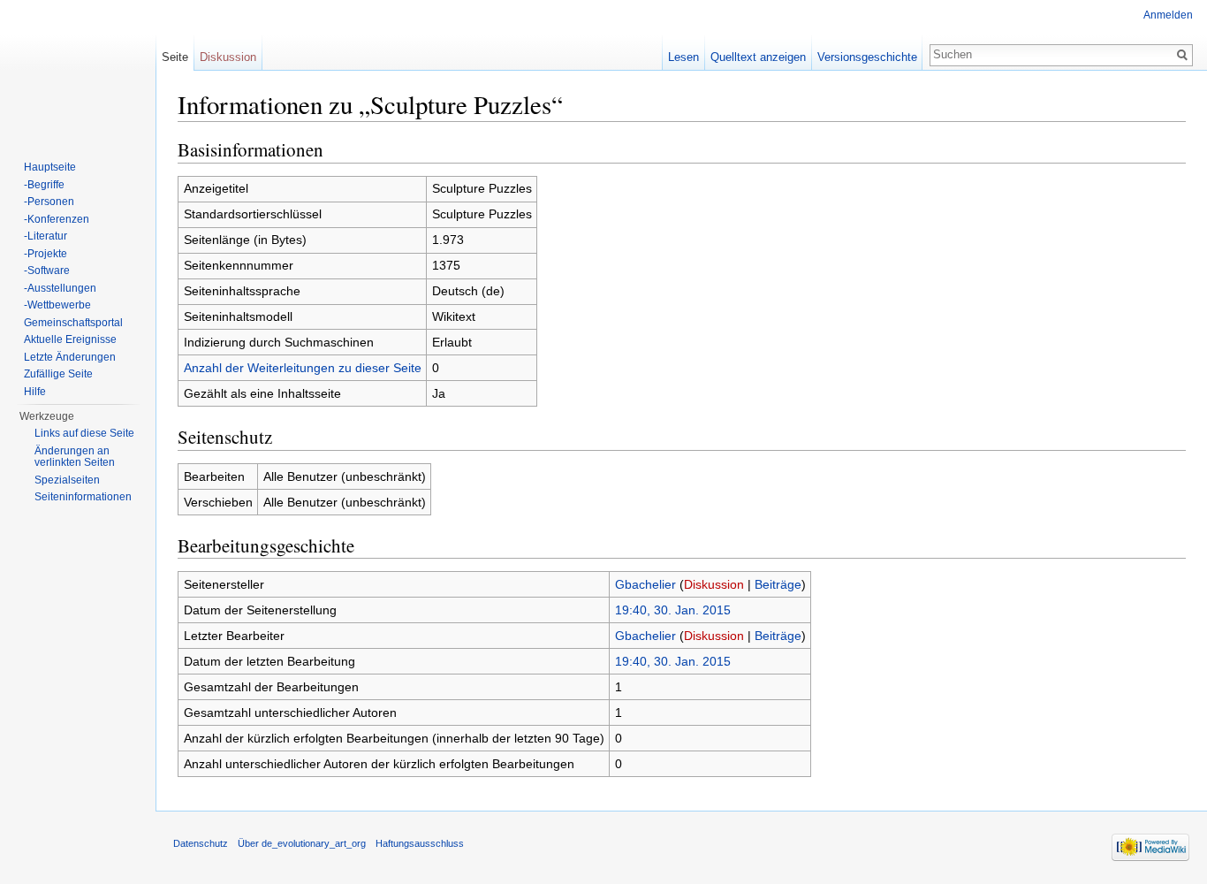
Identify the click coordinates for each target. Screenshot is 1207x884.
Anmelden (1168, 15)
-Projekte (45, 254)
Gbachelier (645, 584)
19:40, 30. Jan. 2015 (673, 610)
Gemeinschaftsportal (73, 322)
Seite (175, 57)
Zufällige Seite (58, 374)
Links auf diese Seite (84, 433)
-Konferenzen (56, 219)
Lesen (683, 57)
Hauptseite (50, 167)
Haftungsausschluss (420, 843)
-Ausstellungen (60, 288)
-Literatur (45, 236)
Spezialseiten (67, 480)
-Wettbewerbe (57, 305)
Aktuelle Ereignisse (70, 339)
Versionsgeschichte (867, 57)
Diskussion (714, 584)
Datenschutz (200, 843)
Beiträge (778, 584)
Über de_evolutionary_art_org (302, 843)
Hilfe (35, 391)
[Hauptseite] (77, 70)
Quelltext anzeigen (758, 57)
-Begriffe (44, 185)
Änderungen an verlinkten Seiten (74, 457)
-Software (47, 270)
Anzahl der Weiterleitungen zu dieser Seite (302, 368)
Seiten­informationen (83, 497)
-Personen (49, 201)
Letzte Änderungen (70, 357)
